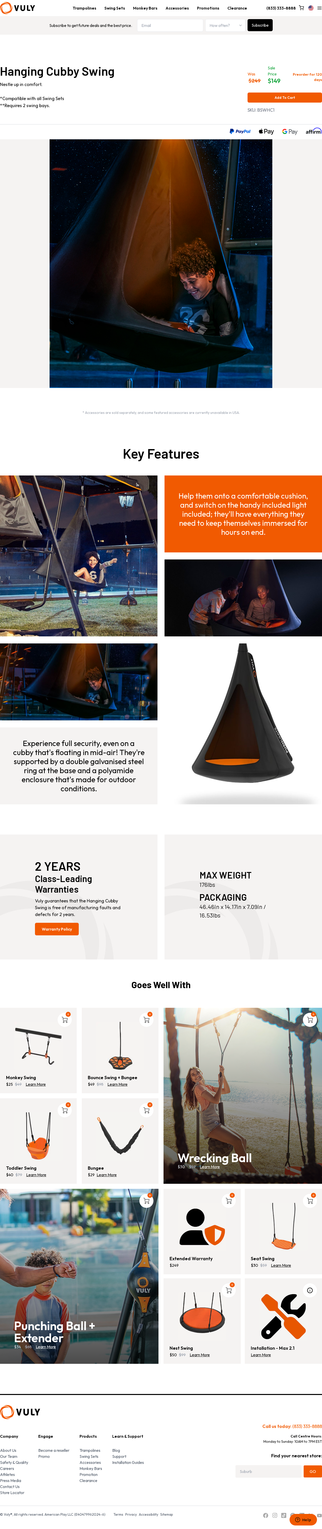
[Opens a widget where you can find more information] (303, 1520)
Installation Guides (128, 1462)
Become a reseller (53, 1450)
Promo (44, 1456)
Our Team (8, 1456)
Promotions (208, 8)
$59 (263, 1265)
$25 (9, 1084)
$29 (91, 1174)
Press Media (10, 1480)
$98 (100, 1084)
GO (313, 1471)
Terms (118, 1514)
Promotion (88, 1474)
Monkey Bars (145, 8)
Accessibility (148, 1514)
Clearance (237, 8)
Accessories (177, 8)
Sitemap (166, 1514)
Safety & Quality (14, 1462)
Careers (7, 1468)
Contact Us (10, 1486)
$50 (173, 1354)
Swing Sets (114, 8)
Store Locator (12, 1492)
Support (119, 1456)
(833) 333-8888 (281, 8)
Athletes (7, 1474)
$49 (18, 1084)
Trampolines (84, 8)
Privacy (131, 1514)
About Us (8, 1450)
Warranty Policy (57, 929)
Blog (116, 1450)
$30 (254, 1265)
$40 (9, 1174)
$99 (182, 1354)
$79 (18, 1174)
